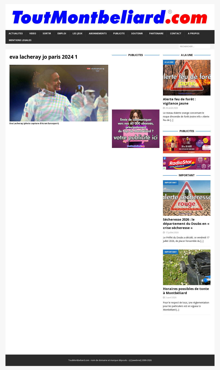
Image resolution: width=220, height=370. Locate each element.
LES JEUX (77, 33)
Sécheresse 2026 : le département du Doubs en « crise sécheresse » (186, 223)
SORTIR (47, 33)
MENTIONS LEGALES (20, 40)
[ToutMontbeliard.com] (110, 28)
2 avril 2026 (171, 297)
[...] (171, 120)
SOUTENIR (137, 33)
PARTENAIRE (156, 33)
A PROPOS (193, 33)
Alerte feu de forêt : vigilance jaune (179, 101)
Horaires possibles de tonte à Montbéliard (186, 291)
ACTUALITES (16, 33)
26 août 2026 (172, 107)
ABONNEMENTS (98, 33)
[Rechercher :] (194, 46)
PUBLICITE (119, 33)
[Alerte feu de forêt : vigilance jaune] (186, 77)
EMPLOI (61, 33)
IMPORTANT (187, 175)
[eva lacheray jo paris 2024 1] (59, 119)
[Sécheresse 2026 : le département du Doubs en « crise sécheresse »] (186, 198)
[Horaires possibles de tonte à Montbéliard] (186, 267)
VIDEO (32, 33)
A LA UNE (187, 55)
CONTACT (175, 33)
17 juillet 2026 (172, 232)
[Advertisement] (139, 82)
